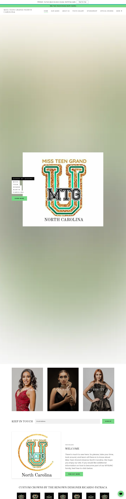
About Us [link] (66, 11)
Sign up (108, 421)
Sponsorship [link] (92, 11)
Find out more (74, 474)
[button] (119, 11)
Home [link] (46, 11)
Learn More (19, 198)
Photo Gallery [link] (78, 11)
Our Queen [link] (55, 11)
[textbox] (67, 421)
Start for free (82, 2)
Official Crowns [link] (106, 11)
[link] (20, 12)
